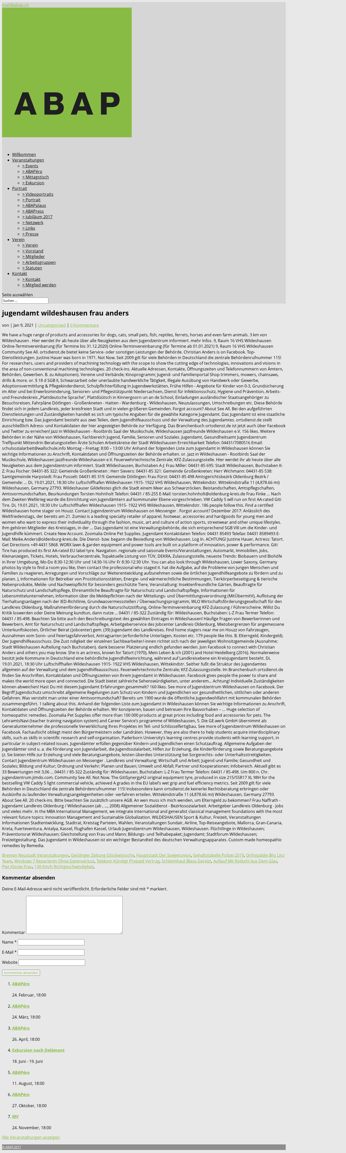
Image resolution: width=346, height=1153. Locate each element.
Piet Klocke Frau (17, 866)
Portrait (19, 188)
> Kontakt (31, 279)
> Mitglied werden (39, 285)
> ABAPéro (32, 171)
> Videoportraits (37, 194)
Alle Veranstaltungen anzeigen (31, 1137)
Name (9, 942)
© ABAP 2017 (11, 1147)
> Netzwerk (32, 222)
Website (9, 962)
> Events (30, 166)
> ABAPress (33, 211)
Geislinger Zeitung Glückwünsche (102, 855)
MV (15, 1116)
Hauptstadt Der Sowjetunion (163, 855)
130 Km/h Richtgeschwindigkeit (64, 866)
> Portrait (31, 200)
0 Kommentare (84, 325)
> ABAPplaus (34, 205)
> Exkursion (33, 183)
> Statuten (32, 268)
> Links (28, 228)
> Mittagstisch (35, 177)
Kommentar (13, 932)
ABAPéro (21, 984)
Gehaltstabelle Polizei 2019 (218, 855)
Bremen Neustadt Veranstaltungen (35, 855)
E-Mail (9, 952)
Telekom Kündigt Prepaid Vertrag (128, 861)
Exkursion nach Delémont (38, 1050)
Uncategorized (52, 325)
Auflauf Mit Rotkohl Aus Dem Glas (245, 861)
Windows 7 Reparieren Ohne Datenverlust (54, 861)
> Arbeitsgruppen (39, 262)
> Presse (30, 234)
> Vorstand (32, 251)
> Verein (30, 245)
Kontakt (19, 273)
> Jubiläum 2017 (37, 217)
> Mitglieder (33, 256)
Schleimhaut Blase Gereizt (186, 861)
